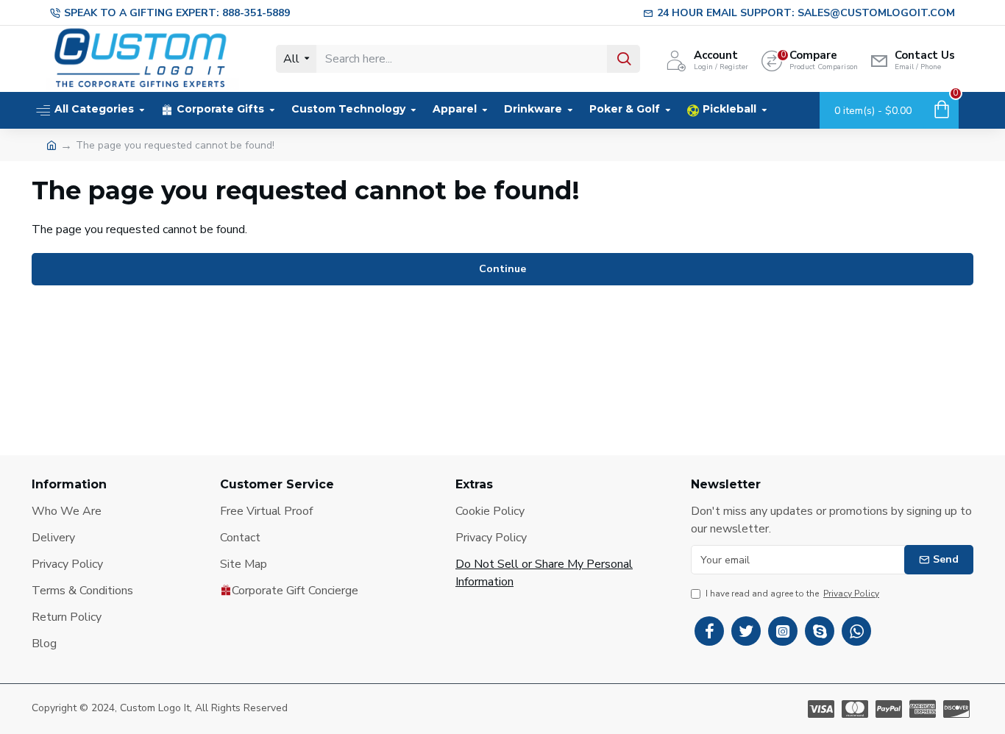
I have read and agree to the (792, 593)
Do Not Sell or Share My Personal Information (544, 573)
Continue (502, 269)
